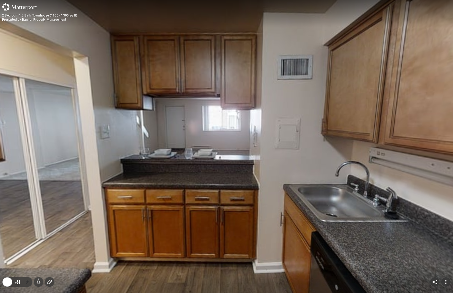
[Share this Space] (435, 282)
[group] (17, 282)
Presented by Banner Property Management (34, 20)
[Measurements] (50, 282)
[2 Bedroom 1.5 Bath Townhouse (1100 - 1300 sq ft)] (226, 146)
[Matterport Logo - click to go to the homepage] (19, 7)
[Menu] (446, 282)
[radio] (7, 282)
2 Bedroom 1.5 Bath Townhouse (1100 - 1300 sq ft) (39, 15)
